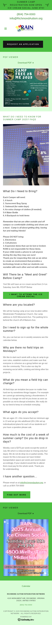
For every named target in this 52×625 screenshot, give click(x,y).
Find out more (16, 495)
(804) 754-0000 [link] (26, 14)
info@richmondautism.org (31, 483)
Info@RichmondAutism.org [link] (26, 18)
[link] (26, 29)
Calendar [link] (26, 586)
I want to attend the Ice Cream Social (26, 295)
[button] (6, 28)
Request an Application (23, 44)
